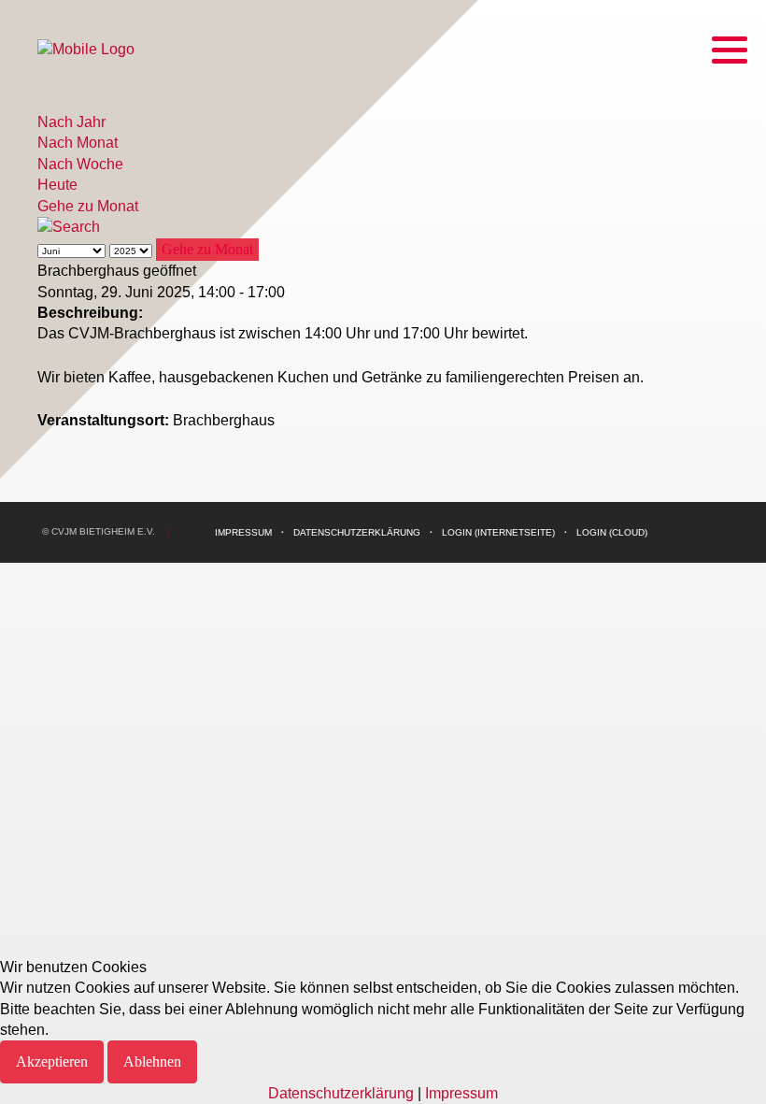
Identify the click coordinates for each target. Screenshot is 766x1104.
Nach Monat (77, 143)
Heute (57, 185)
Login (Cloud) (611, 532)
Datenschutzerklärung (356, 532)
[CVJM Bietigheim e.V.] (86, 49)
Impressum (243, 532)
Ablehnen (152, 1061)
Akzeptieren (52, 1061)
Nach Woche (80, 164)
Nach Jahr (71, 122)
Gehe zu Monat (87, 206)
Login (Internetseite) (498, 532)
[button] (729, 49)
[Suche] (68, 227)
